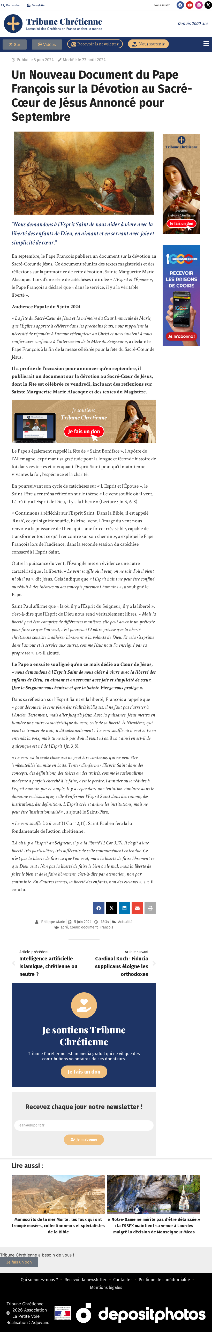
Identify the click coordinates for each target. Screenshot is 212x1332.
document (89, 927)
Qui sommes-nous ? (39, 1279)
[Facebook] (180, 5)
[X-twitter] (208, 5)
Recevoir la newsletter (85, 1279)
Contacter (122, 1279)
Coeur (74, 927)
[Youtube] (189, 5)
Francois (106, 927)
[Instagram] (199, 5)
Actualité (125, 922)
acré (64, 927)
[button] (98, 908)
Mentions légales (106, 1287)
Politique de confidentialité (164, 1279)
